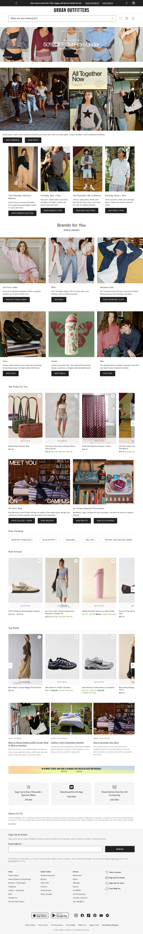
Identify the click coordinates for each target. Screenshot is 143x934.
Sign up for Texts (116, 883)
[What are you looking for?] (113, 18)
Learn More (71, 796)
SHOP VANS (11, 373)
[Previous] (10, 423)
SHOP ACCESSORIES (105, 521)
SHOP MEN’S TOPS (116, 211)
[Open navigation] (133, 18)
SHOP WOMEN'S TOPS (53, 211)
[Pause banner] (133, 3)
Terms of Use (43, 925)
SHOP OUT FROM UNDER (16, 300)
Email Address (14, 844)
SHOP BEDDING (47, 521)
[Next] (132, 423)
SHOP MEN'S (107, 3)
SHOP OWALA (60, 373)
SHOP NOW (7, 57)
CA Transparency (57, 925)
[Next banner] (127, 3)
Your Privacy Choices (110, 925)
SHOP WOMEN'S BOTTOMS (22, 213)
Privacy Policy (30, 925)
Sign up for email (117, 878)
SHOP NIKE (107, 373)
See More (12, 824)
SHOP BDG (58, 300)
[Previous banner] (16, 3)
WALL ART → (91, 540)
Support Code (94, 925)
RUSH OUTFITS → (49, 540)
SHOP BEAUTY (82, 521)
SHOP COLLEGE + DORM (21, 521)
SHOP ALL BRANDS (72, 230)
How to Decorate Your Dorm (106, 742)
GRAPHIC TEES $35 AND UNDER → (119, 540)
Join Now (28, 799)
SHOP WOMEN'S (92, 3)
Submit (119, 849)
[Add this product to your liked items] (39, 396)
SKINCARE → (71, 540)
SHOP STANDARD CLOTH (113, 300)
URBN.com (82, 925)
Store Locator (115, 872)
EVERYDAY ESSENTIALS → (22, 540)
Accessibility (70, 925)
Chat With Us (114, 889)
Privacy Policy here (112, 859)
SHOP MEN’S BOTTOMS (85, 211)
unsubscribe (12, 861)
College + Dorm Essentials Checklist (67, 742)
